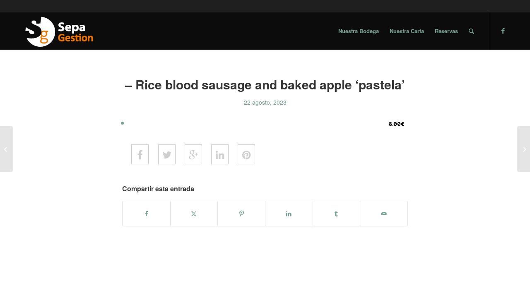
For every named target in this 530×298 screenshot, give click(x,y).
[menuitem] (358, 31)
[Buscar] (471, 31)
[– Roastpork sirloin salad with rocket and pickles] (6, 149)
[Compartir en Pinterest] (241, 213)
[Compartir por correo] (383, 213)
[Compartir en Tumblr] (336, 213)
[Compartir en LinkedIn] (289, 213)
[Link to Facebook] (503, 30)
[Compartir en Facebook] (146, 213)
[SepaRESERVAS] (58, 31)
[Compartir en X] (194, 213)
